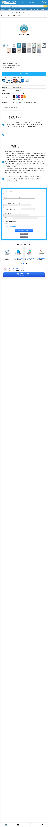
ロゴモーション (20, 9)
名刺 (25, 9)
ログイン (24, 2)
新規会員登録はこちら (32, 2)
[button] (4, 45)
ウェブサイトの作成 (40, 9)
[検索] (46, 6)
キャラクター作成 (31, 9)
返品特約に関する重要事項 (10, 226)
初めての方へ (3, 9)
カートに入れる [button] (24, 73)
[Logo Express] (8, 2)
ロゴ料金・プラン (11, 9)
